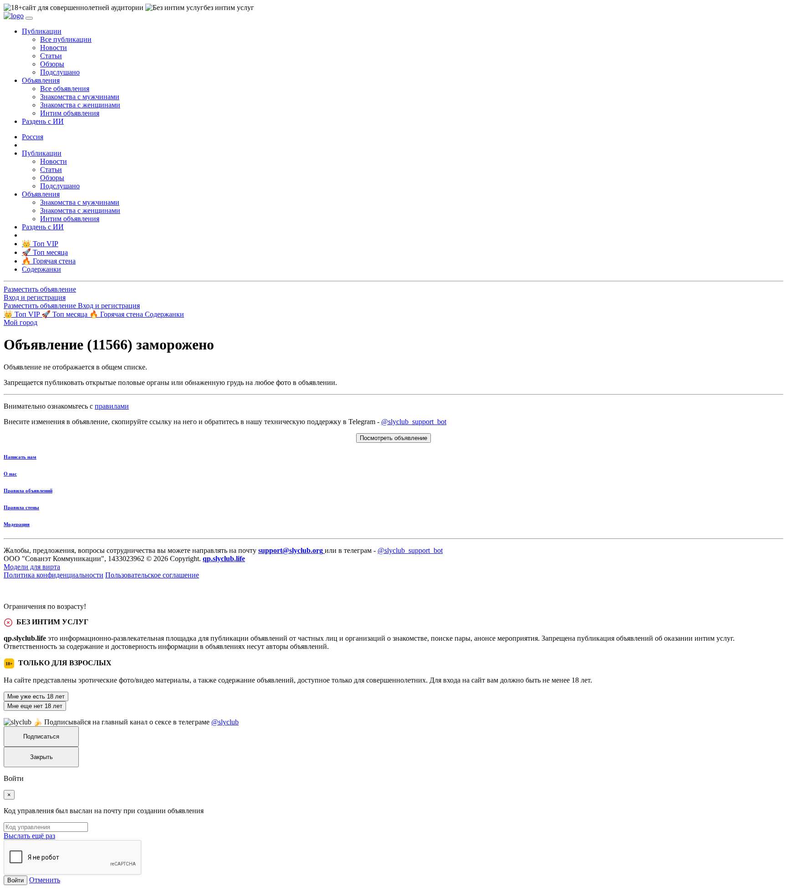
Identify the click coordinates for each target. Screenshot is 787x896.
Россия (32, 137)
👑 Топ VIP (22, 314)
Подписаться (41, 736)
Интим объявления (69, 113)
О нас (10, 473)
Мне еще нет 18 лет (34, 706)
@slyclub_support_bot (413, 421)
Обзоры (52, 64)
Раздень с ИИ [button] (43, 121)
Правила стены (21, 507)
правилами (112, 406)
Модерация (17, 524)
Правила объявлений (28, 490)
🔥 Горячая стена (117, 314)
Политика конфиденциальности (53, 575)
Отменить (44, 880)
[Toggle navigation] (29, 18)
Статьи (51, 56)
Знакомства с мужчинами (79, 97)
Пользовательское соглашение (152, 575)
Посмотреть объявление (393, 438)
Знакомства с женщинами (80, 105)
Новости (53, 47)
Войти (15, 880)
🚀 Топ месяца (65, 314)
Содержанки (164, 314)
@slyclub (225, 722)
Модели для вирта (32, 567)
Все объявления (64, 88)
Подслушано (60, 72)
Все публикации (66, 39)
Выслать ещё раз (29, 836)
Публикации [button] (41, 31)
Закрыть (41, 757)
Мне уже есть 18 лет (36, 696)
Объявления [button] (41, 80)
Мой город (20, 322)
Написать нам (20, 457)
